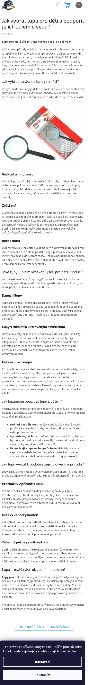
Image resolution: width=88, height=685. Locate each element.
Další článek (60, 626)
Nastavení (42, 662)
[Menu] (79, 5)
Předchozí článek (31, 626)
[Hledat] (57, 5)
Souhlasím (42, 675)
